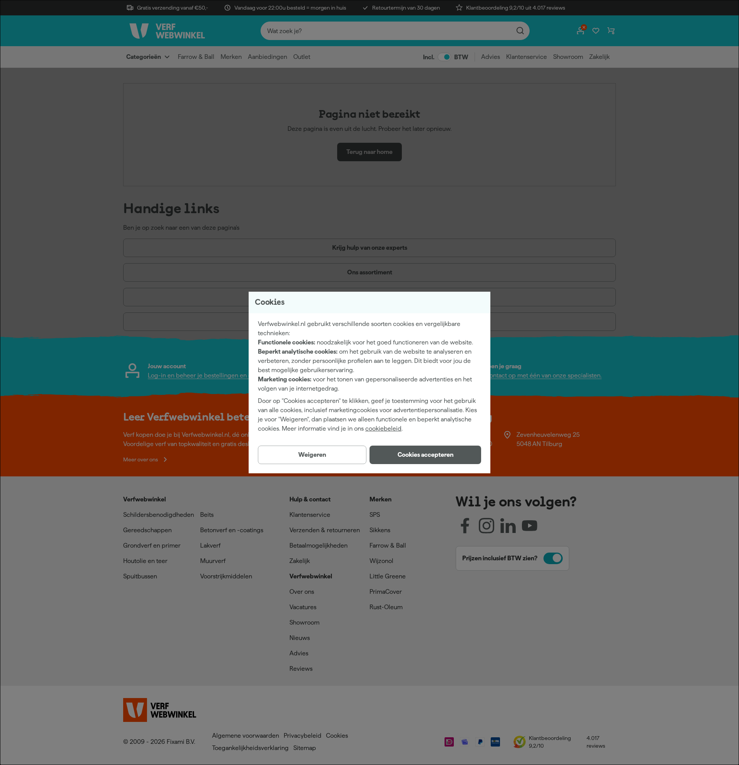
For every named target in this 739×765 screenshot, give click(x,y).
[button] (425, 455)
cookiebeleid (383, 428)
